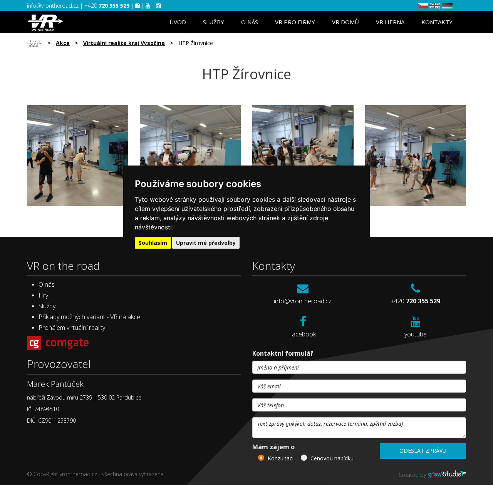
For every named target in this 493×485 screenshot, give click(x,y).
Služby (213, 22)
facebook (303, 334)
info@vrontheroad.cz (53, 5)
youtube (415, 334)
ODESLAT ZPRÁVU (422, 450)
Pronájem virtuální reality (72, 327)
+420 (106, 5)
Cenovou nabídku (332, 458)
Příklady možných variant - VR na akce (89, 317)
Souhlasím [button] (153, 242)
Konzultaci (280, 458)
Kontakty (437, 22)
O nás (249, 22)
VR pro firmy (295, 22)
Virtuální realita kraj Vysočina (124, 43)
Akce (63, 43)
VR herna (390, 22)
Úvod (177, 22)
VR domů (345, 22)
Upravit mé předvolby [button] (206, 242)
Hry (43, 295)
